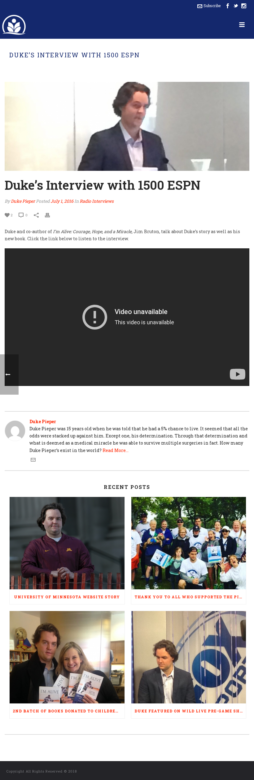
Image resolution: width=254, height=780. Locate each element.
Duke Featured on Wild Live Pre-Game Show (190, 710)
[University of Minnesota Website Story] (67, 543)
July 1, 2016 (61, 201)
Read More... (116, 450)
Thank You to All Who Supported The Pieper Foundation (190, 596)
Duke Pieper (23, 201)
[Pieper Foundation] (14, 25)
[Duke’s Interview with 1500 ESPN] (127, 126)
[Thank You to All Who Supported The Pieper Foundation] (188, 543)
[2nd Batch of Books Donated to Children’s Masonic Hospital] (67, 657)
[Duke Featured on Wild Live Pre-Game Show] (188, 657)
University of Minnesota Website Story (67, 596)
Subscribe (212, 5)
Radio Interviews (97, 201)
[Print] (50, 214)
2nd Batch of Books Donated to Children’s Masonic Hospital (69, 710)
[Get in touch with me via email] (33, 460)
